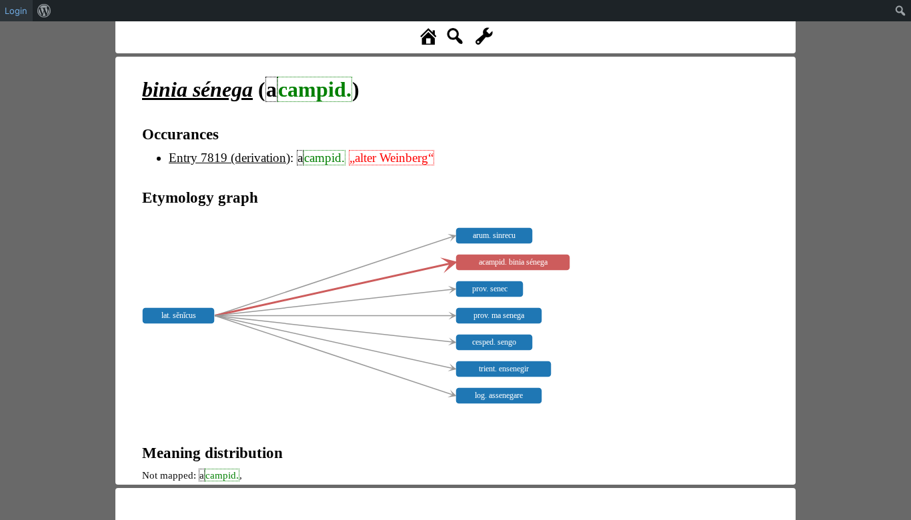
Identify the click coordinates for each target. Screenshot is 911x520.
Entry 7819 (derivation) (229, 158)
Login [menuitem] (16, 10)
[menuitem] (44, 10)
